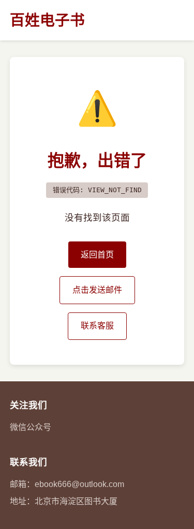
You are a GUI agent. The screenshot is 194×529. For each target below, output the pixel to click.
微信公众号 (30, 427)
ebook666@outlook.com (79, 484)
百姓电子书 (47, 20)
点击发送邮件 (97, 289)
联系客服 (97, 325)
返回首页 (97, 254)
